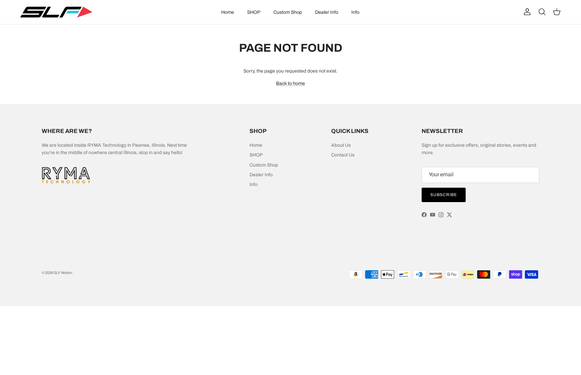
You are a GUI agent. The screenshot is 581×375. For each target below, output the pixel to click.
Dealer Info (326, 12)
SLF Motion (63, 273)
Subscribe (443, 194)
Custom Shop (287, 12)
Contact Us (342, 154)
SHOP (253, 12)
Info (355, 12)
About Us (341, 145)
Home (227, 12)
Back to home (290, 83)
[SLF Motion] (56, 12)
